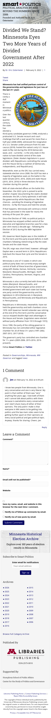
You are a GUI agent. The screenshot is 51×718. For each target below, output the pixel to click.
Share (5, 80)
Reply (44, 427)
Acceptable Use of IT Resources (29, 713)
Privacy (13, 713)
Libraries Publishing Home (14, 693)
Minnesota (31, 355)
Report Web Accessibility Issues (25, 696)
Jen (11, 379)
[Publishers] (25, 654)
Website (6, 490)
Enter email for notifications (25, 562)
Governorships (18, 355)
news (25, 358)
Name (6, 469)
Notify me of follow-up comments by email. (25, 512)
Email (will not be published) (17, 479)
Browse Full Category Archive (16, 634)
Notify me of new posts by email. (20, 517)
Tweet (5, 77)
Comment (8, 439)
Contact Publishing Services (35, 693)
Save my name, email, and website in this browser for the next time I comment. (22, 505)
